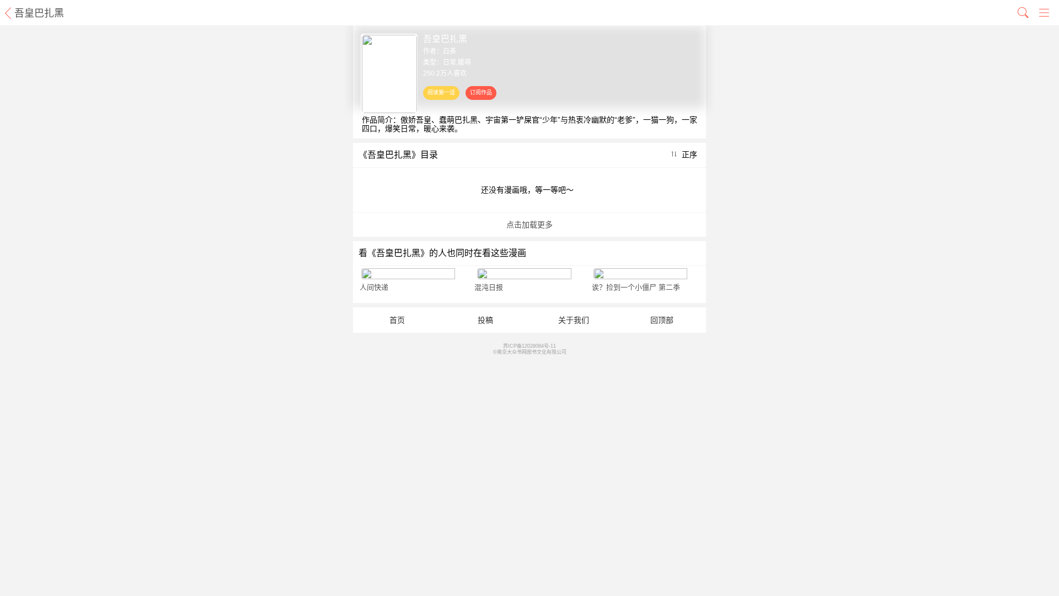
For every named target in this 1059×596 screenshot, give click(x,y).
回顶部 (661, 320)
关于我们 (573, 320)
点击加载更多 (529, 224)
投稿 (485, 320)
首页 (397, 320)
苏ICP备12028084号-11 (529, 346)
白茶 (449, 51)
